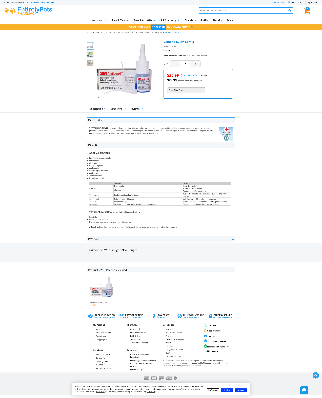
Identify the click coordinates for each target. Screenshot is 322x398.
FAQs (108, 354)
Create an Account (103, 332)
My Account (313, 2)
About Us (100, 354)
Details (204, 75)
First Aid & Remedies (143, 32)
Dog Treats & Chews (174, 349)
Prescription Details (138, 332)
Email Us (211, 336)
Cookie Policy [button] (100, 392)
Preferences (213, 390)
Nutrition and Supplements (123, 32)
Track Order (101, 336)
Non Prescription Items (103, 32)
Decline (227, 390)
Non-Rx (217, 20)
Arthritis (169, 343)
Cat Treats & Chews (174, 356)
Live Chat (212, 325)
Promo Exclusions (103, 368)
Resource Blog (136, 369)
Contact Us (296, 2)
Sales (230, 20)
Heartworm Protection (175, 339)
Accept (241, 390)
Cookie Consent (211, 351)
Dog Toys (170, 346)
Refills (204, 20)
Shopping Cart (102, 339)
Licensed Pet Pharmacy (218, 347)
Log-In (99, 329)
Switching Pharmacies (139, 343)
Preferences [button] (151, 392)
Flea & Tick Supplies (174, 332)
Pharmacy (170, 336)
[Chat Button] (304, 390)
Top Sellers (170, 329)
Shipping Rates (102, 361)
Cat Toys (169, 353)
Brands (189, 20)
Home (89, 32)
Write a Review (169, 51)
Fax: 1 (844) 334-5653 (217, 341)
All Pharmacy (168, 20)
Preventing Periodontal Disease (143, 360)
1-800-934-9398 (278, 2)
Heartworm (96, 20)
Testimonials (135, 339)
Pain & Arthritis (143, 20)
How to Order (135, 329)
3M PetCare (158, 32)
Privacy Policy (101, 358)
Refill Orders (135, 336)
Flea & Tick (118, 20)
